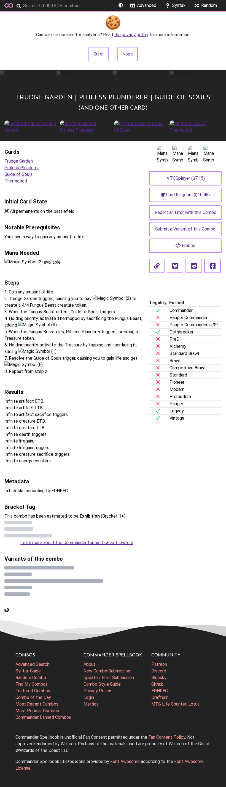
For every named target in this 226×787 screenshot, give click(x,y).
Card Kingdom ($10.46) (188, 194)
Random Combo (30, 677)
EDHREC (159, 690)
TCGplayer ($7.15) (187, 178)
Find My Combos (31, 684)
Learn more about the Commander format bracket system (76, 542)
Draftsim (159, 697)
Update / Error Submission (109, 677)
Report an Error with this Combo (185, 212)
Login (89, 697)
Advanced (146, 5)
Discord (158, 671)
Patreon (159, 664)
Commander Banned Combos (43, 717)
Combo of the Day (33, 697)
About (89, 664)
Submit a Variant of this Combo (185, 229)
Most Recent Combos (36, 704)
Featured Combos (32, 690)
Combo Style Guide (102, 684)
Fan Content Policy (166, 737)
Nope (127, 54)
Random (209, 5)
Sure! (98, 54)
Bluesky (158, 677)
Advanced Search (32, 664)
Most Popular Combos (37, 710)
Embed (188, 245)
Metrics (91, 704)
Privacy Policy (97, 690)
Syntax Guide (28, 671)
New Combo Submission (107, 671)
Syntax (178, 5)
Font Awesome (125, 761)
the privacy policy (131, 34)
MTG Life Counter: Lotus (175, 704)
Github (157, 684)
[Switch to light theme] (120, 5)
